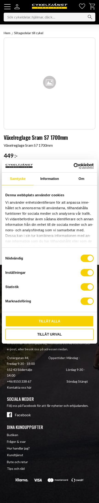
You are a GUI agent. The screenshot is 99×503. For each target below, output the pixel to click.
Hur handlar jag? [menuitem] (18, 448)
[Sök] (90, 17)
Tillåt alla (49, 321)
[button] (7, 6)
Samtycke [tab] (18, 179)
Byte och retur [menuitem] (17, 462)
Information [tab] (49, 179)
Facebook (23, 415)
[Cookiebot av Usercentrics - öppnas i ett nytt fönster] (73, 166)
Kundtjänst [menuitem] (15, 455)
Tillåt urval (49, 334)
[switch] (87, 272)
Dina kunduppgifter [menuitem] (25, 427)
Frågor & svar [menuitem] (16, 441)
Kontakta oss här (19, 387)
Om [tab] (81, 179)
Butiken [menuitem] (12, 435)
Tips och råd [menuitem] (16, 468)
